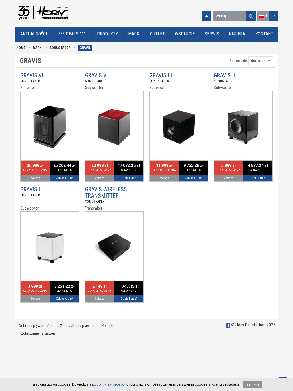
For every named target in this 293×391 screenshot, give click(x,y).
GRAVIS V (95, 75)
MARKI (37, 48)
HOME (20, 48)
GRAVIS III (160, 75)
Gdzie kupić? (64, 177)
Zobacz (35, 178)
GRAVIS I (30, 189)
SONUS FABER (60, 48)
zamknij (252, 384)
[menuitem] (34, 34)
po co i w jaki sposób (108, 384)
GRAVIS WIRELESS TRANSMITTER (106, 192)
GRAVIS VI (31, 75)
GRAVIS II (224, 75)
